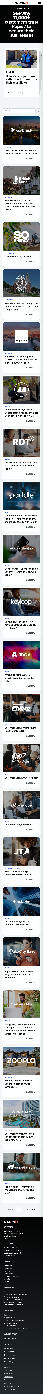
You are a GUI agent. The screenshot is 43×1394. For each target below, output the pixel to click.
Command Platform (12, 1231)
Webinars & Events (11, 1297)
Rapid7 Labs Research (13, 1299)
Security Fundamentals (13, 1305)
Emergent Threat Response (15, 1294)
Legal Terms (8, 1370)
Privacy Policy (8, 1373)
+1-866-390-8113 (11, 1338)
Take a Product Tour (12, 1250)
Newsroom (8, 1271)
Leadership (8, 1268)
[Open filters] (38, 110)
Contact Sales (9, 1255)
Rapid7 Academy (11, 1325)
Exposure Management (13, 1233)
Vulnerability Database (13, 1302)
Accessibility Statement (11, 1386)
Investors (8, 1279)
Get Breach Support (12, 1253)
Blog (5, 1292)
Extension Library (11, 1323)
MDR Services (10, 1236)
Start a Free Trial (11, 1247)
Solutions (8, 1239)
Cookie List (7, 1383)
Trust (5, 1380)
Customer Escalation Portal (15, 1328)
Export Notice (8, 1377)
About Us (8, 1266)
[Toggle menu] (39, 2)
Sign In (7, 1315)
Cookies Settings (9, 1389)
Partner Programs (11, 1276)
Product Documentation (14, 1320)
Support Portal (10, 1317)
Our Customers (10, 1273)
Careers (7, 1281)
